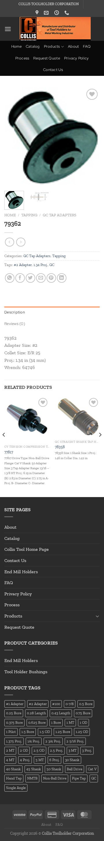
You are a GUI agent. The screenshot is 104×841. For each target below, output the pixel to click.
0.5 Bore (85, 704)
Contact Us (53, 69)
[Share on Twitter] (30, 278)
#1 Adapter (14, 704)
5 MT (40, 760)
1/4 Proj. (33, 741)
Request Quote (46, 58)
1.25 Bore (62, 732)
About (73, 46)
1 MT (70, 722)
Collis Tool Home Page (26, 549)
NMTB (32, 778)
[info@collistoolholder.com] (47, 13)
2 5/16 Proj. (75, 741)
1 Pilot (11, 732)
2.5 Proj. (56, 750)
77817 (8, 452)
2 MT (10, 750)
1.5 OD (45, 732)
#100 (56, 704)
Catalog (33, 46)
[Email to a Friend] (41, 278)
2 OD (24, 750)
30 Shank (72, 760)
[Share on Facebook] (20, 278)
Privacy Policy (76, 58)
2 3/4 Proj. (53, 741)
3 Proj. (87, 750)
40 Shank (13, 769)
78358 (60, 446)
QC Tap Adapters (59, 215)
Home (16, 46)
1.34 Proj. (41, 265)
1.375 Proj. (14, 741)
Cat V (92, 769)
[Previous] (13, 137)
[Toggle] (97, 616)
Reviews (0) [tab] (14, 323)
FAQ (87, 46)
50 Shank (54, 769)
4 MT (10, 760)
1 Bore (56, 722)
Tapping (29, 215)
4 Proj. (25, 760)
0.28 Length (36, 713)
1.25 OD (82, 732)
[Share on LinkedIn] (61, 278)
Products (52, 46)
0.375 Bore (14, 722)
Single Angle (16, 788)
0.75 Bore (83, 713)
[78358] (77, 417)
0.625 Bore (37, 722)
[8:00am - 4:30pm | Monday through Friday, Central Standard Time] (57, 13)
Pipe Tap (79, 778)
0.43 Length (60, 713)
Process (22, 58)
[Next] (90, 137)
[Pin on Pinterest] (51, 278)
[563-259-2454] (67, 13)
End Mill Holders (21, 571)
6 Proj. (54, 760)
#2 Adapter (23, 265)
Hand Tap (14, 778)
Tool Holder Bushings (25, 671)
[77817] (26, 419)
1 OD (83, 722)
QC (51, 265)
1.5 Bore (27, 732)
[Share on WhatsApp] (9, 278)
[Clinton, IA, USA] (38, 13)
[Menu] (7, 29)
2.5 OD (39, 750)
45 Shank (33, 769)
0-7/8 (70, 704)
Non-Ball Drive (54, 778)
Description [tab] (14, 312)
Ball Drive (74, 769)
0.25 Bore (13, 713)
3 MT (72, 750)
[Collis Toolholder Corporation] (55, 29)
